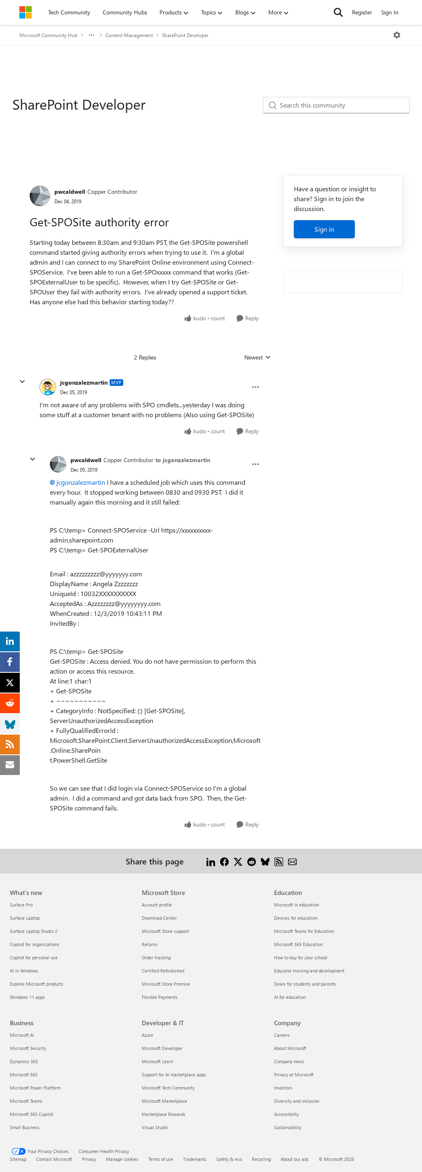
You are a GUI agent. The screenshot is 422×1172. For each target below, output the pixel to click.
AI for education (290, 997)
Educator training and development (309, 971)
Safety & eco (229, 1159)
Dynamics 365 (24, 1061)
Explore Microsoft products (36, 984)
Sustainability (287, 1127)
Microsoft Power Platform (35, 1088)
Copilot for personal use (34, 957)
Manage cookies (122, 1159)
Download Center (159, 918)
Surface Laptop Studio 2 (33, 931)
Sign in (324, 229)
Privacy (89, 1159)
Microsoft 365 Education (298, 944)
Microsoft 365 (24, 1074)
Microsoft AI (22, 1035)
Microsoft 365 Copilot (31, 1114)
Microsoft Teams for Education (304, 931)
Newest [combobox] (257, 357)
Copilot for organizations (34, 944)
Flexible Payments (160, 997)
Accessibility (286, 1114)
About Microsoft (290, 1048)
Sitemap (18, 1159)
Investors (283, 1088)
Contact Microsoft (54, 1159)
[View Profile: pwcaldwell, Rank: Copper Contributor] (40, 196)
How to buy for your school (300, 957)
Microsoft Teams (26, 1101)
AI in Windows (24, 971)
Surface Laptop (25, 918)
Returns (149, 944)
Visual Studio (155, 1127)
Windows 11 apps (27, 997)
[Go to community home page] (25, 12)
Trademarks (194, 1159)
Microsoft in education (296, 905)
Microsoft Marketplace (164, 1101)
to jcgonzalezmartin (182, 460)
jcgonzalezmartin (84, 382)
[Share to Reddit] (251, 861)
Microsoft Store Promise (166, 984)
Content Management (129, 35)
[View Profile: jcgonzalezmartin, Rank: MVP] (48, 387)
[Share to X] (238, 861)
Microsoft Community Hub (48, 35)
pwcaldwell (69, 191)
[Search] (338, 12)
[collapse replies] (22, 382)
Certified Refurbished (163, 971)
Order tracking (156, 957)
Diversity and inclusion (296, 1101)
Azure (147, 1035)
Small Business (25, 1127)
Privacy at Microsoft (294, 1074)
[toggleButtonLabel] (397, 35)
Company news (289, 1061)
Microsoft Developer (162, 1048)
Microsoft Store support (165, 931)
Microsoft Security (28, 1048)
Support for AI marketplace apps (174, 1074)
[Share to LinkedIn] (210, 861)
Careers (282, 1035)
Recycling (261, 1159)
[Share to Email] (292, 861)
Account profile (157, 905)
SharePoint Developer (185, 35)
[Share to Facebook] (224, 861)
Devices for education (295, 918)
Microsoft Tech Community (168, 1088)
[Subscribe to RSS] (278, 861)
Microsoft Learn (157, 1061)
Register (362, 12)
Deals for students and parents (305, 984)
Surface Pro (21, 905)
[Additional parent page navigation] (91, 35)
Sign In (390, 12)
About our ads (295, 1159)
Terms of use (160, 1159)
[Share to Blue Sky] (265, 861)
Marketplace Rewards (163, 1114)
